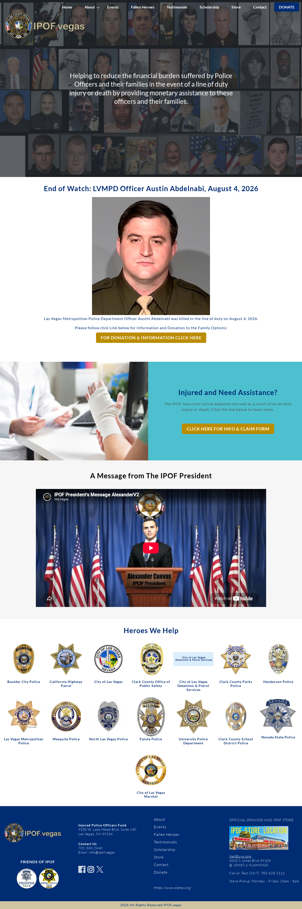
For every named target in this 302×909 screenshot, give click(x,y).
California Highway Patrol (66, 684)
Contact (260, 7)
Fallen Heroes (142, 7)
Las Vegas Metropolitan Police (23, 741)
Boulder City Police (23, 682)
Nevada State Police (278, 737)
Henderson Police (278, 682)
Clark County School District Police (235, 741)
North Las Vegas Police (108, 739)
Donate (286, 7)
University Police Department (193, 741)
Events (113, 7)
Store (236, 7)
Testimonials (177, 7)
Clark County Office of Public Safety (151, 684)
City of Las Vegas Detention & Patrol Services (193, 686)
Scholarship (209, 7)
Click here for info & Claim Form (228, 428)
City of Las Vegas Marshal (151, 795)
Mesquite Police (66, 739)
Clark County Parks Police (235, 684)
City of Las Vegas (108, 682)
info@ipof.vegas (102, 852)
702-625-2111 (273, 873)
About (89, 7)
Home (67, 7)
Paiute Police (151, 739)
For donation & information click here (151, 337)
